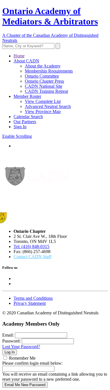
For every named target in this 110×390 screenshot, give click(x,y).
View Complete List (43, 101)
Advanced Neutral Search (48, 106)
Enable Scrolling (17, 136)
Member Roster (27, 96)
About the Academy (43, 66)
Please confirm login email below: (32, 363)
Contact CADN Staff (32, 256)
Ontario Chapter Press (44, 81)
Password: (11, 341)
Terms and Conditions (33, 298)
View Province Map (43, 111)
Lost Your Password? (21, 346)
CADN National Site (43, 86)
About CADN (26, 60)
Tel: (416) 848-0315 (31, 246)
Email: (8, 335)
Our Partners (25, 121)
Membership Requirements (49, 71)
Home (19, 55)
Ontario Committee (42, 76)
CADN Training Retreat (46, 91)
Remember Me (22, 358)
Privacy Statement (30, 303)
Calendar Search (28, 116)
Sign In (20, 126)
